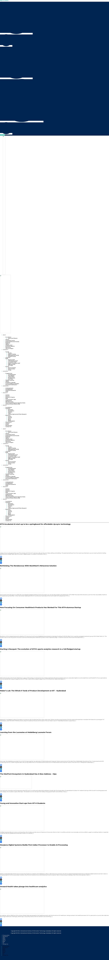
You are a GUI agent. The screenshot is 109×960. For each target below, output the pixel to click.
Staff (6, 358)
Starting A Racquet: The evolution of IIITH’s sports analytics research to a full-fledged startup (40, 649)
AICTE (4, 940)
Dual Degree (11, 375)
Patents (7, 396)
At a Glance (8, 337)
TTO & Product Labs (10, 399)
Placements (8, 422)
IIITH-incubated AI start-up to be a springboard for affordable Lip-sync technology (35, 524)
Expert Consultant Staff (14, 363)
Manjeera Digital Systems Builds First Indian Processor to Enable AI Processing (34, 845)
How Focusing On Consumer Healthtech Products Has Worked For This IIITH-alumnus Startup (40, 607)
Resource (7, 415)
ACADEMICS (5, 371)
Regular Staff (11, 359)
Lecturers (7, 357)
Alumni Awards (12, 367)
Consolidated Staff (13, 361)
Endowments (11, 368)
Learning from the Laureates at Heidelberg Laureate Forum (25, 732)
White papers (11, 421)
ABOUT (4, 334)
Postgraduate (11, 378)
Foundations (8, 407)
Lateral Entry (11, 376)
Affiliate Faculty (12, 356)
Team (9, 413)
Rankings (7, 342)
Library (7, 381)
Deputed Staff (11, 364)
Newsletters (11, 410)
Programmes (8, 373)
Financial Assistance (10, 390)
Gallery (7, 344)
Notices (10, 417)
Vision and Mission (12, 338)
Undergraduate (12, 374)
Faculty (7, 351)
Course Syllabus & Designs (12, 383)
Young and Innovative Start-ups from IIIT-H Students (22, 803)
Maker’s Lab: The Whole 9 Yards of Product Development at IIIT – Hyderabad (33, 691)
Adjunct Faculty (12, 354)
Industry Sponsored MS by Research (17, 414)
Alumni (7, 366)
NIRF (4, 941)
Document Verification (11, 384)
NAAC (4, 939)
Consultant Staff (12, 362)
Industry (10, 412)
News (9, 418)
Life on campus (9, 348)
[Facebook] (54, 557)
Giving (9, 370)
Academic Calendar (10, 382)
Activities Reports (10, 346)
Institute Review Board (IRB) (12, 404)
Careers (7, 423)
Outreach (7, 408)
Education (10, 409)
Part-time (10, 379)
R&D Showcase (9, 401)
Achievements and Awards (12, 341)
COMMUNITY (5, 349)
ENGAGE (4, 405)
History (7, 339)
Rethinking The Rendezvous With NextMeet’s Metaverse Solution (28, 566)
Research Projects (10, 397)
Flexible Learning (9, 380)
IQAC (4, 937)
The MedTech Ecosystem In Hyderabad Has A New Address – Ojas (28, 774)
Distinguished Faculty (13, 355)
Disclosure (8, 347)
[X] (54, 559)
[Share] (54, 563)
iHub (6, 398)
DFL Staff (10, 365)
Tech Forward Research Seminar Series (15, 402)
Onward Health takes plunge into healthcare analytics (23, 887)
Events (9, 416)
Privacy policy (6, 935)
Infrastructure (8, 345)
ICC (3, 942)
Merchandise (8, 425)
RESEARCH (5, 392)
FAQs (6, 391)
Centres (7, 395)
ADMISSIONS (5, 385)
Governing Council (10, 340)
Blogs (9, 419)
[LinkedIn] (54, 561)
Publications (8, 400)
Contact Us (8, 426)
